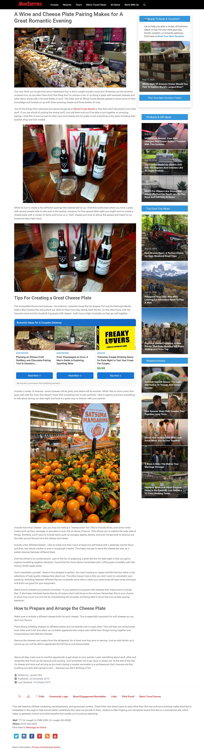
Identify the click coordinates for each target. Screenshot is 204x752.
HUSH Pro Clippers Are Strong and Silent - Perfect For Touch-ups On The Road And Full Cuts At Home (163, 181)
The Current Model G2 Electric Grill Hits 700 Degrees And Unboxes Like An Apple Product (164, 155)
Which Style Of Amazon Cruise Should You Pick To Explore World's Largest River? (164, 44)
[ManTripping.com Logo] (30, 3)
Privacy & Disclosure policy (46, 747)
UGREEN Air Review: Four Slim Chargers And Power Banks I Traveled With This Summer (162, 128)
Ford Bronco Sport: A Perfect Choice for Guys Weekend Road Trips (162, 218)
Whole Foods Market (84, 108)
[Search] (145, 4)
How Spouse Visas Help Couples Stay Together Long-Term (161, 396)
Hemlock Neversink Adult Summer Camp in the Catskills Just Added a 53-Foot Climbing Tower (165, 477)
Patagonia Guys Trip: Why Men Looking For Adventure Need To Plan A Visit (164, 264)
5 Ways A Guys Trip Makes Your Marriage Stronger (163, 449)
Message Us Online (36, 727)
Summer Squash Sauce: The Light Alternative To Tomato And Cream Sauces (163, 370)
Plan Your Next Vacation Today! (164, 97)
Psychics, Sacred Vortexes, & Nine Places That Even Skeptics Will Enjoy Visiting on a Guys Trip (164, 313)
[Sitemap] (29, 696)
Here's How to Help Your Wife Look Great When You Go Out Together (163, 423)
